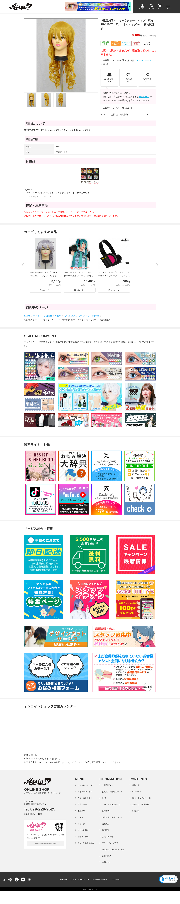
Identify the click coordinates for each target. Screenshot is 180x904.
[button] (23, 265)
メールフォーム (143, 60)
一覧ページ (144, 96)
